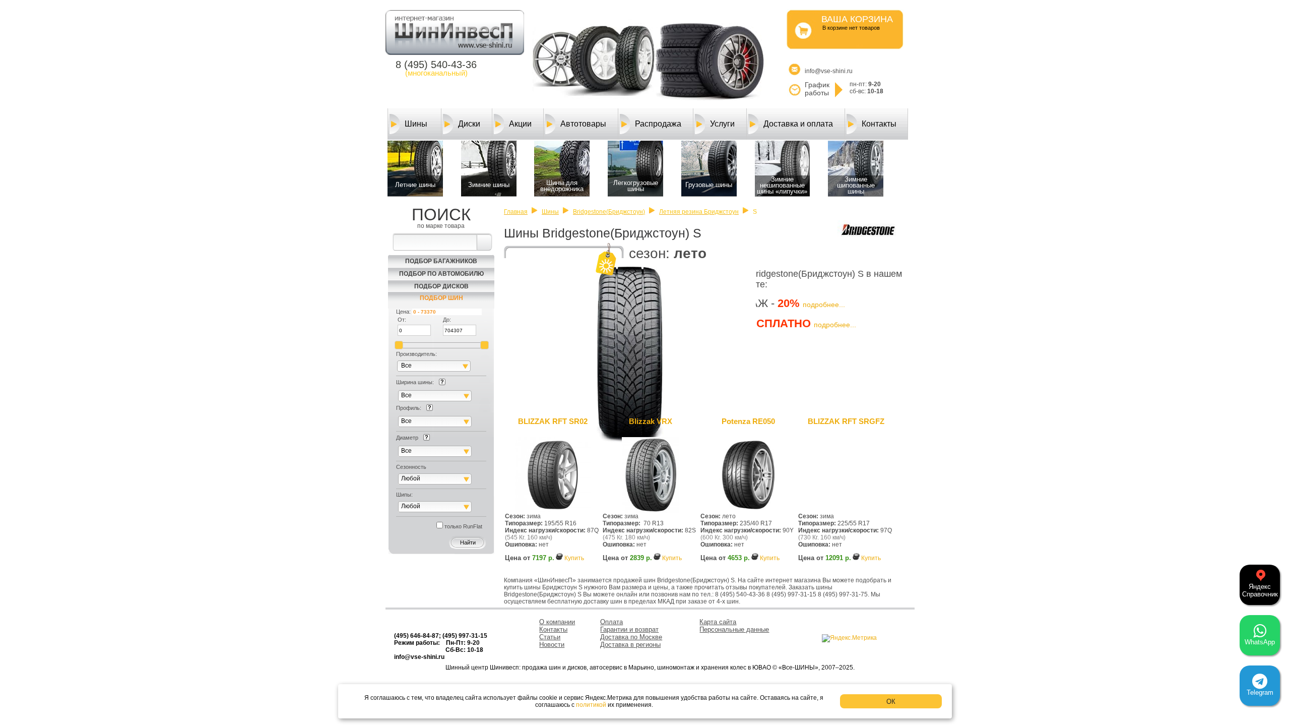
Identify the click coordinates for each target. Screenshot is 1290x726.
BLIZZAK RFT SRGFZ (846, 421)
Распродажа (658, 123)
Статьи (549, 637)
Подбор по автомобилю (441, 273)
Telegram (1260, 692)
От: (402, 320)
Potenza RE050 (748, 421)
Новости (551, 644)
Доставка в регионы (630, 644)
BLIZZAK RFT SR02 (553, 421)
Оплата (611, 622)
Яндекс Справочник (1260, 590)
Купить (574, 558)
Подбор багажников (441, 261)
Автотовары (583, 123)
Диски (469, 123)
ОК (890, 701)
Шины (416, 123)
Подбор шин (441, 297)
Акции (520, 123)
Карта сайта (717, 622)
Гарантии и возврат (629, 629)
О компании (557, 622)
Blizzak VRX (650, 421)
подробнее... (824, 304)
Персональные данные (734, 629)
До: (447, 320)
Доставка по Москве (631, 637)
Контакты (879, 123)
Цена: (403, 312)
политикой (591, 704)
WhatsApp (1260, 642)
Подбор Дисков (441, 286)
